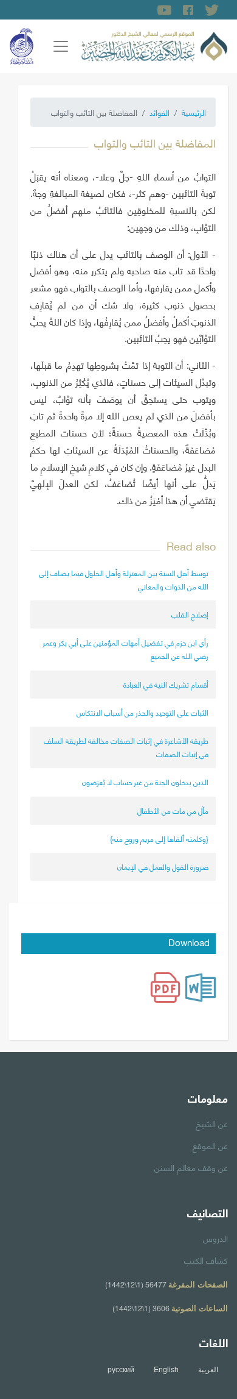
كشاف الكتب (206, 1259)
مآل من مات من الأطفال (172, 810)
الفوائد (159, 112)
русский (121, 1369)
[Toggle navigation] (61, 46)
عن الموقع (210, 1145)
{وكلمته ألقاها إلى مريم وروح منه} (159, 838)
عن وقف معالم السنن (191, 1167)
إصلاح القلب (189, 614)
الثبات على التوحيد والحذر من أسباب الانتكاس (142, 712)
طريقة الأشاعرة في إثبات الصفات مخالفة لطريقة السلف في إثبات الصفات (126, 747)
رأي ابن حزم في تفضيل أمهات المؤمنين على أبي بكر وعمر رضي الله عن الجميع (125, 649)
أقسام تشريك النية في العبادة (165, 684)
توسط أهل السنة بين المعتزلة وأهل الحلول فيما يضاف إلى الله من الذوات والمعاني (123, 579)
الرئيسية (194, 112)
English (166, 1369)
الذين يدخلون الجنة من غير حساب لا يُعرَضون (145, 782)
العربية (208, 1369)
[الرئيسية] (154, 44)
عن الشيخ (212, 1123)
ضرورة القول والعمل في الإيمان (162, 866)
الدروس (215, 1237)
